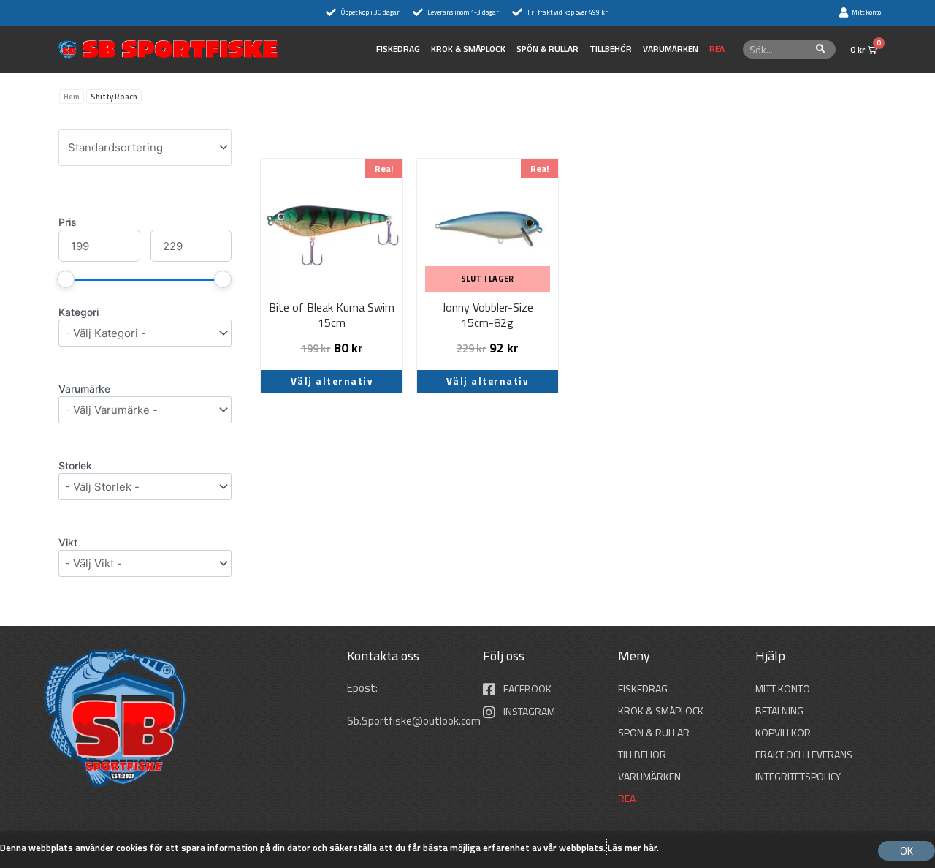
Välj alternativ (332, 381)
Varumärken (670, 49)
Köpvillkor (783, 732)
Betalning (779, 710)
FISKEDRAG (398, 49)
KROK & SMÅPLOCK (468, 49)
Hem (72, 96)
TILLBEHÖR (610, 49)
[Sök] (820, 49)
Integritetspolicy (798, 776)
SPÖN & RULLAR (547, 49)
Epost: (363, 687)
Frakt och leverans (803, 754)
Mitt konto (782, 688)
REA (717, 49)
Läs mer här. (633, 847)
